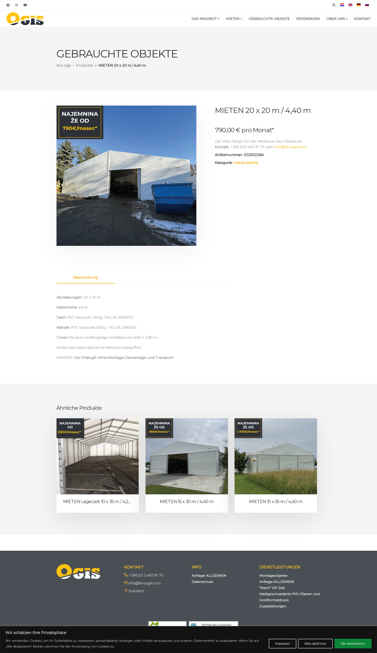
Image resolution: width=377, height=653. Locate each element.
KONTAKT (362, 19)
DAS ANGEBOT (204, 19)
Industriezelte (245, 163)
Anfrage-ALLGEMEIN (209, 575)
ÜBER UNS (335, 19)
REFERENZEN (308, 19)
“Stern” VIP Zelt (272, 588)
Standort (136, 591)
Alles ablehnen (315, 644)
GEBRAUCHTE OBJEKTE (269, 19)
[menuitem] (342, 5)
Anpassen (282, 644)
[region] (188, 639)
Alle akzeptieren (353, 644)
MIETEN (233, 19)
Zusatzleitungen (272, 606)
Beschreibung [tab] (85, 277)
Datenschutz (202, 582)
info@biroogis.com (290, 147)
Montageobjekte (273, 575)
